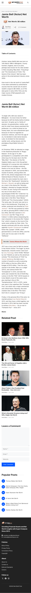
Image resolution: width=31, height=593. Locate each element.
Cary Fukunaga (9, 253)
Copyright (4, 553)
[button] (28, 2)
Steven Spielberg (7, 259)
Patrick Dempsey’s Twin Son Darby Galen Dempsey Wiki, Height (17, 486)
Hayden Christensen (14, 227)
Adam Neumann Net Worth (14, 492)
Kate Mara (12, 305)
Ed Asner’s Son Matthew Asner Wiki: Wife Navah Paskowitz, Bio (15, 339)
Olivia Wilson (4, 342)
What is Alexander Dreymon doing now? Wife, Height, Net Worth (15, 414)
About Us (4, 562)
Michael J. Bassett (8, 183)
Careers (4, 570)
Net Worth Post (18, 586)
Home (3, 11)
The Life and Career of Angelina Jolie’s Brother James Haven (14, 364)
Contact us (5, 564)
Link (19, 27)
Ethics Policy (5, 545)
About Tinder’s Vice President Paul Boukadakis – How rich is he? (13, 389)
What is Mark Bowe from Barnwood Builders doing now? (17, 504)
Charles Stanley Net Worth (14, 510)
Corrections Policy (7, 551)
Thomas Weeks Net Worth (14, 481)
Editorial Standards (7, 567)
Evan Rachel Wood (18, 299)
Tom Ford (7, 26)
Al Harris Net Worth (12, 498)
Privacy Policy (6, 548)
